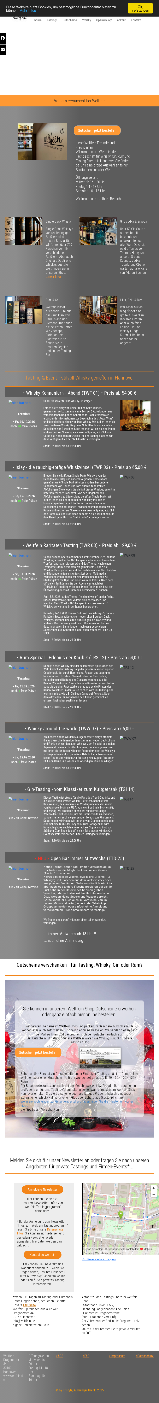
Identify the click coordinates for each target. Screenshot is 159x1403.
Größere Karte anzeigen (99, 1259)
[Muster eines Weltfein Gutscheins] (100, 1057)
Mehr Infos (27, 10)
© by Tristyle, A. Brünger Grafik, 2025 (79, 1390)
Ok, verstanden (140, 8)
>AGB (59, 1356)
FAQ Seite (29, 1305)
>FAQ (86, 1356)
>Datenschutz (145, 1356)
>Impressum (117, 1356)
